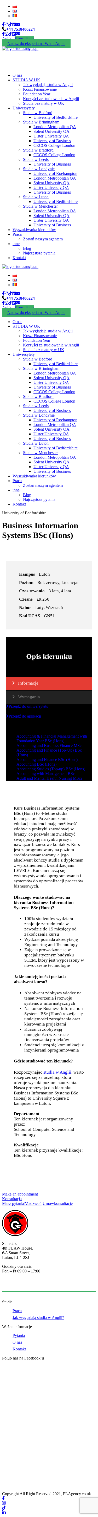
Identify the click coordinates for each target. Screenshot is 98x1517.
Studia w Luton (36, 197)
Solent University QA (51, 131)
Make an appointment (20, 1194)
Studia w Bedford (37, 112)
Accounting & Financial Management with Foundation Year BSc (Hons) (51, 738)
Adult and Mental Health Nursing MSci (49, 778)
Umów (58, 1203)
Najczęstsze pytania (39, 253)
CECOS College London (54, 145)
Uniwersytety (24, 108)
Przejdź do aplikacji (25, 716)
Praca (17, 234)
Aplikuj (8, 38)
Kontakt (19, 257)
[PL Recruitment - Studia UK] (20, 48)
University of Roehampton (55, 173)
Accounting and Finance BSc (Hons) (47, 759)
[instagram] (6, 24)
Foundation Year (36, 94)
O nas (17, 75)
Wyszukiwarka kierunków (34, 229)
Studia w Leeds (36, 159)
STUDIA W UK (26, 80)
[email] (18, 24)
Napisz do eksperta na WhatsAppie (36, 43)
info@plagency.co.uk (19, 1284)
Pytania (19, 1335)
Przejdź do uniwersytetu (28, 706)
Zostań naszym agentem (43, 239)
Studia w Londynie (39, 169)
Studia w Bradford (38, 150)
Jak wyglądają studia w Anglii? (38, 1317)
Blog (27, 248)
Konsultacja (24, 38)
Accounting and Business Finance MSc (49, 745)
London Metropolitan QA (54, 126)
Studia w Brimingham (41, 122)
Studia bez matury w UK (43, 103)
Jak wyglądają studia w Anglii (48, 84)
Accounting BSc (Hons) (36, 764)
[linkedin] (14, 24)
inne (16, 243)
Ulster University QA (51, 136)
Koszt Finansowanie (40, 89)
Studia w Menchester (40, 206)
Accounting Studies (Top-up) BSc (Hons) (50, 769)
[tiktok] (10, 24)
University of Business (52, 141)
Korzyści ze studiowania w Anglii (51, 98)
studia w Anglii (57, 1072)
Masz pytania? (22, 1203)
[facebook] (3, 24)
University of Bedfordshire (55, 117)
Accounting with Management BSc (45, 773)
